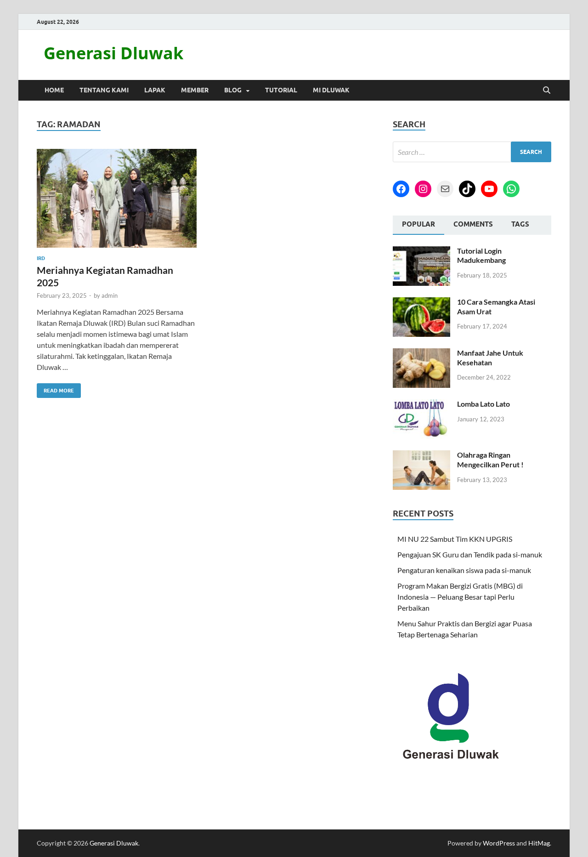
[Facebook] (401, 189)
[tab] (418, 225)
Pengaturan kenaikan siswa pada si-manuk (464, 570)
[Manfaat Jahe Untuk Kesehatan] (421, 353)
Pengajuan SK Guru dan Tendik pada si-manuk (469, 554)
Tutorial (281, 90)
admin (110, 295)
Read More (55, 388)
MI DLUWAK (331, 90)
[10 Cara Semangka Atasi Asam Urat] (421, 302)
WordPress (499, 843)
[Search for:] (472, 152)
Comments (473, 224)
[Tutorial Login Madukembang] (421, 251)
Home (54, 90)
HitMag (539, 843)
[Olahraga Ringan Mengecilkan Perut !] (421, 455)
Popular (418, 224)
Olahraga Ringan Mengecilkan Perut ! (490, 459)
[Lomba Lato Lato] (421, 404)
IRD (41, 258)
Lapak (154, 90)
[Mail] (445, 189)
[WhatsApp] (511, 189)
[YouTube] (489, 189)
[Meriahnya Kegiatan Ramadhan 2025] (117, 198)
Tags (520, 224)
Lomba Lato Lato (483, 403)
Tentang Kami (104, 90)
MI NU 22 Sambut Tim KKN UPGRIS (454, 538)
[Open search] (547, 90)
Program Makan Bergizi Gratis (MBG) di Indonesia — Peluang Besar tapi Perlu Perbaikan (460, 596)
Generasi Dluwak (113, 53)
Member (195, 90)
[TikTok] (467, 189)
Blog (233, 90)
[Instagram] (423, 189)
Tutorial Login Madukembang (481, 255)
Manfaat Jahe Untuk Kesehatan (490, 357)
